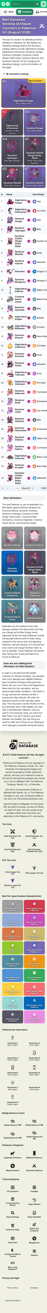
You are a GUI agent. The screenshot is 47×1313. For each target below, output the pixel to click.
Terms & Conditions (12, 1301)
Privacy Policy (12, 1288)
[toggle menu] (37, 4)
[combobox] (23, 4)
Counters (27, 12)
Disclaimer (34, 1288)
